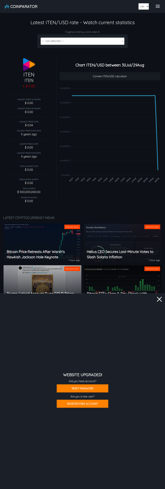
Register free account (82, 403)
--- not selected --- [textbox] (53, 41)
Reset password (82, 388)
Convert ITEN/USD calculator (110, 76)
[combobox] (82, 41)
